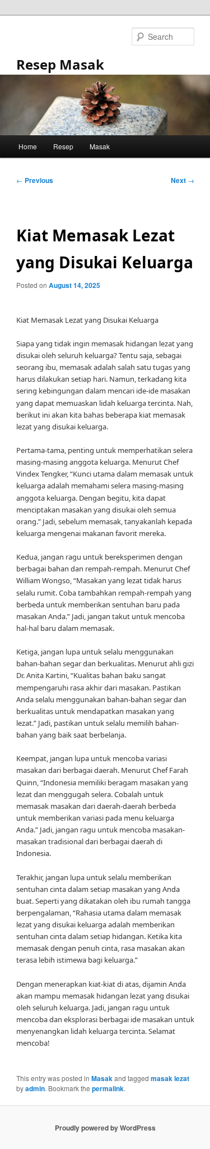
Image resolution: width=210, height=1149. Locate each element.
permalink (108, 1088)
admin (35, 1088)
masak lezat (170, 1078)
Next (182, 180)
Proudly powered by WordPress (105, 1128)
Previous (34, 180)
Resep (63, 146)
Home (27, 146)
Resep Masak (60, 64)
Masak (100, 146)
